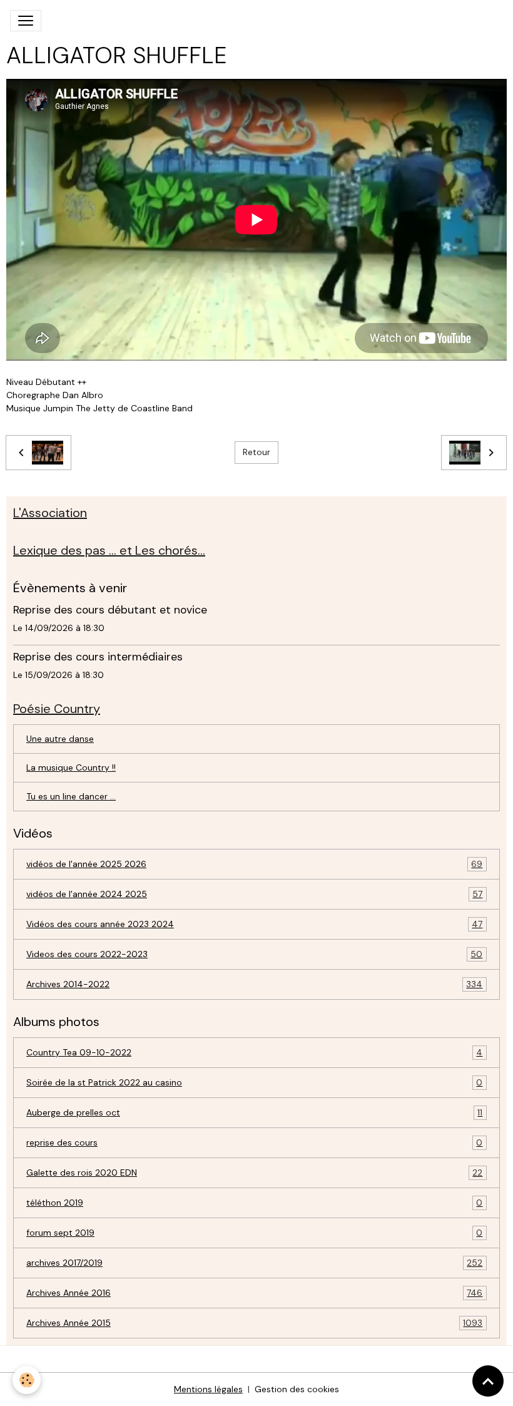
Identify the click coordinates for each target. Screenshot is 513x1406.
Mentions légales (208, 1389)
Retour (256, 452)
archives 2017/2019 (254, 1263)
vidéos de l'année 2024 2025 (254, 894)
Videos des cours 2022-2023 (254, 954)
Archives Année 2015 (254, 1323)
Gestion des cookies (297, 1389)
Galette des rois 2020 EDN (254, 1173)
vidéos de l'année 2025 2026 (254, 864)
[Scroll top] (488, 1381)
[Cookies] (27, 1380)
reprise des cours (254, 1143)
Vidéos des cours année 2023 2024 (254, 924)
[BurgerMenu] (25, 20)
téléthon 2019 (254, 1203)
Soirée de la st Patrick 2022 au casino (254, 1083)
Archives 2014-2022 (254, 984)
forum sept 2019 (254, 1233)
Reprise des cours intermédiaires (98, 657)
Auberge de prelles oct (254, 1113)
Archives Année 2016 (254, 1293)
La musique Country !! (71, 767)
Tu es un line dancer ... (71, 796)
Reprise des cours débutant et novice (110, 610)
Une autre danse (60, 738)
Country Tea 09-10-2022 (254, 1053)
